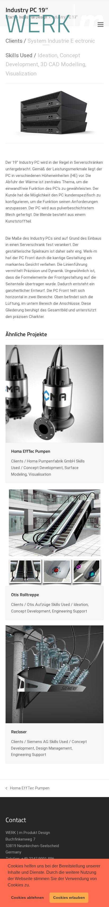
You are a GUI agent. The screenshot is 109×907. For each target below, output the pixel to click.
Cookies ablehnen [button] (27, 897)
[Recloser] (55, 674)
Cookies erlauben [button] (69, 897)
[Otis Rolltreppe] (55, 537)
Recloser (19, 732)
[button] (32, 885)
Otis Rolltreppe (25, 594)
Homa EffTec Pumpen (30, 451)
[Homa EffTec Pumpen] (55, 393)
